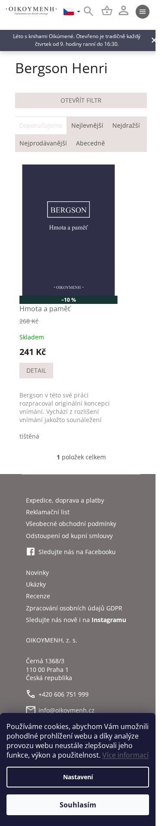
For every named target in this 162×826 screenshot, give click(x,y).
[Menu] (142, 11)
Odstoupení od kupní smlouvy (69, 536)
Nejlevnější (87, 125)
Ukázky (36, 584)
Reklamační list (48, 512)
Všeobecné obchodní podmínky (71, 523)
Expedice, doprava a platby (65, 500)
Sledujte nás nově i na (76, 620)
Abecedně (90, 143)
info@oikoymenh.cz (66, 710)
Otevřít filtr (81, 100)
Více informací (125, 755)
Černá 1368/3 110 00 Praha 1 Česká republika (49, 669)
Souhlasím (78, 805)
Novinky (37, 572)
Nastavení (78, 777)
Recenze (38, 596)
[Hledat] (83, 11)
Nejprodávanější (43, 143)
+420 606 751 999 (63, 694)
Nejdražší (126, 125)
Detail (36, 370)
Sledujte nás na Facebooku (77, 552)
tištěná (29, 436)
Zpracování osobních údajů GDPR (74, 608)
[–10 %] (68, 230)
